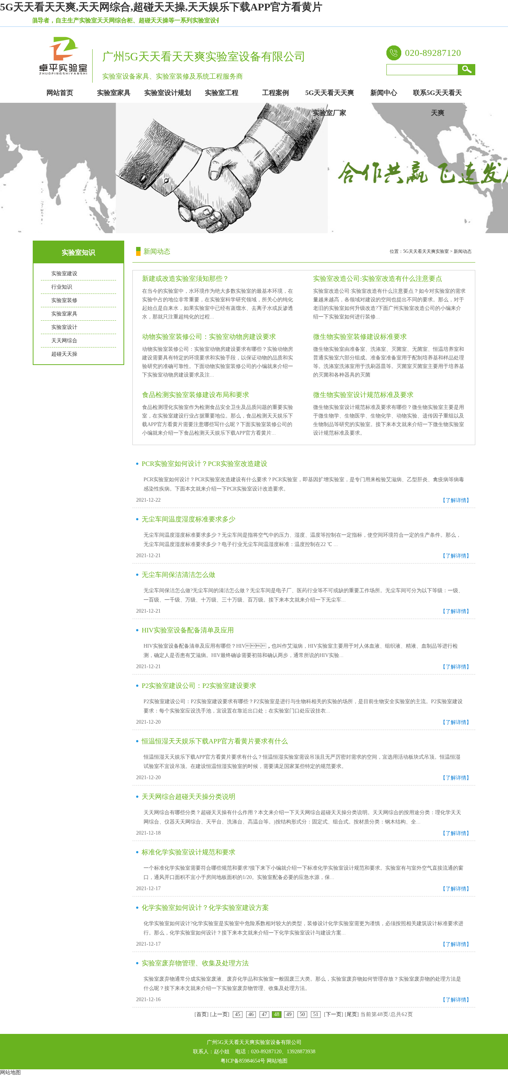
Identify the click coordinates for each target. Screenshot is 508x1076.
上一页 (220, 1014)
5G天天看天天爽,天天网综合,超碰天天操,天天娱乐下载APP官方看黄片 (161, 7)
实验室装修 (64, 300)
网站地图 (277, 1061)
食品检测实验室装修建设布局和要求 (195, 395)
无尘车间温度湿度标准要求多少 (188, 519)
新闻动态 (463, 251)
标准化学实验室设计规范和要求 (188, 852)
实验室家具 (64, 314)
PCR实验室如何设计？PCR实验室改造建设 (204, 463)
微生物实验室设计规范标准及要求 (363, 395)
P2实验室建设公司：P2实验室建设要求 (199, 685)
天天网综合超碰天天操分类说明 (188, 796)
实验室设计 (64, 327)
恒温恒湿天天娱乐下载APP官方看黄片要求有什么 (215, 741)
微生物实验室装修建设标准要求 (360, 336)
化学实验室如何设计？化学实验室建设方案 (205, 907)
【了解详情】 (456, 500)
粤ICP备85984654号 (243, 1061)
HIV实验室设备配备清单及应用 (188, 630)
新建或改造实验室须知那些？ (185, 278)
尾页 (352, 1014)
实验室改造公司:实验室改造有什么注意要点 (377, 278)
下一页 (333, 1014)
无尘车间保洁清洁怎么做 (178, 574)
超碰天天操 (64, 354)
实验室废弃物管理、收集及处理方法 (195, 963)
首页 (201, 1014)
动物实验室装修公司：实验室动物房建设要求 (209, 336)
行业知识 (61, 287)
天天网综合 (64, 340)
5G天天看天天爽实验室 (426, 251)
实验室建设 (64, 273)
